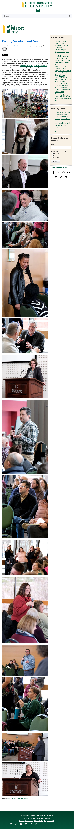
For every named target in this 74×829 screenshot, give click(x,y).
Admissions (61, 115)
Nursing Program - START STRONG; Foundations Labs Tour (63, 77)
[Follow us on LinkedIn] (26, 824)
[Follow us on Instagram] (63, 172)
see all (53, 131)
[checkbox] (61, 156)
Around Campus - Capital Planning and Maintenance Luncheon (63, 52)
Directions (22, 821)
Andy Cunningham (16, 46)
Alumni (59, 127)
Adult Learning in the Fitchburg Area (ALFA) (62, 119)
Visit (32, 821)
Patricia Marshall (40, 66)
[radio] (61, 154)
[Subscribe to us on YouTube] (68, 172)
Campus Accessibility (49, 821)
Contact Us (28, 821)
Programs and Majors (20, 799)
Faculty (10, 799)
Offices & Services (38, 821)
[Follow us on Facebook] (53, 172)
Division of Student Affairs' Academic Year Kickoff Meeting (62, 90)
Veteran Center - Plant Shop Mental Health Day (62, 62)
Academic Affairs (26, 66)
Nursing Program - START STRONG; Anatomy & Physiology (63, 83)
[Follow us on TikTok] (61, 177)
